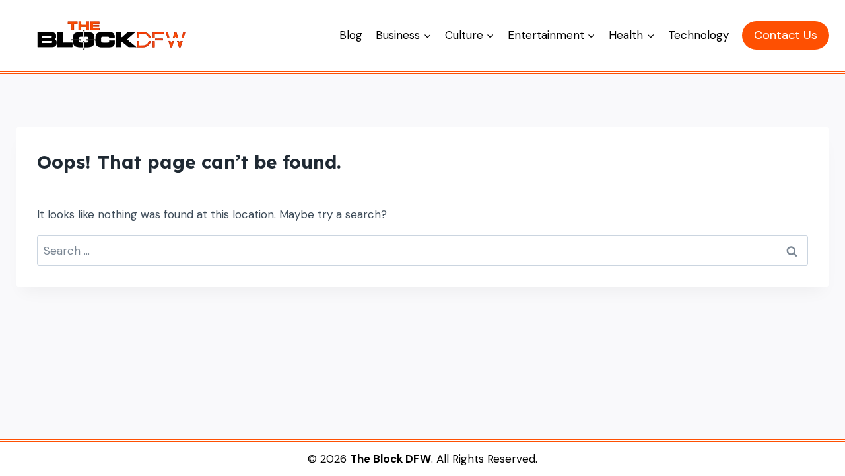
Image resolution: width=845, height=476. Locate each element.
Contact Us (785, 35)
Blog (350, 35)
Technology (698, 35)
